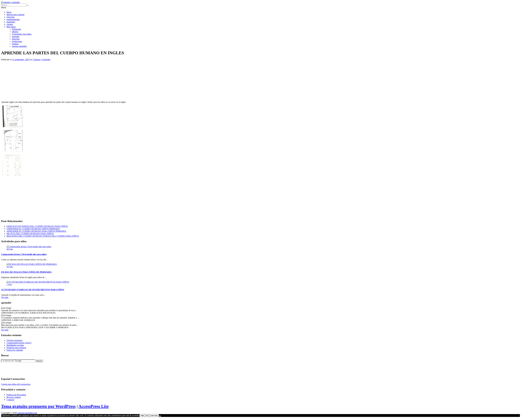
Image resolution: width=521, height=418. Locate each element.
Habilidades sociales (15, 345)
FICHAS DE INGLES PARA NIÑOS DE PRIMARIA (26, 272)
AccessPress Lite (93, 406)
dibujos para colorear (15, 14)
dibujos (15, 31)
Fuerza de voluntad (15, 350)
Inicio (9, 12)
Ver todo (4, 297)
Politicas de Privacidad (16, 395)
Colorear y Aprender (41, 59)
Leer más (154, 415)
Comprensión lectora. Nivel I (19, 343)
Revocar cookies (14, 397)
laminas (15, 44)
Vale (142, 415)
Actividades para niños (21, 34)
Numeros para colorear (16, 347)
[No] (160, 416)
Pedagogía (16, 29)
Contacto (10, 399)
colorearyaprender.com (27, 413)
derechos (16, 39)
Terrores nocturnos (15, 340)
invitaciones (17, 41)
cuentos (10, 24)
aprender (15, 36)
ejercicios (11, 17)
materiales (11, 22)
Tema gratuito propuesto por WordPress (38, 406)
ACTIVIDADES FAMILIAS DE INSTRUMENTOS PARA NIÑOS (32, 290)
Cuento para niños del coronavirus (15, 384)
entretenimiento (13, 19)
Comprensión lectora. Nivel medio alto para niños (24, 254)
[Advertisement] (82, 80)
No (147, 415)
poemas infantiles (19, 46)
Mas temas (11, 27)
